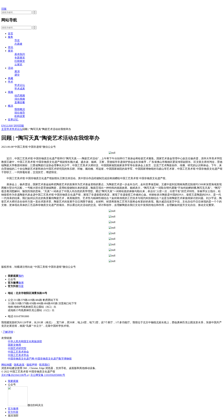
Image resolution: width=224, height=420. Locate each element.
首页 (10, 33)
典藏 (10, 78)
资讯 (10, 47)
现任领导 (19, 112)
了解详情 (8, 331)
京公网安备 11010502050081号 (47, 375)
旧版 (4, 8)
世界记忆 (13, 119)
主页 (4, 129)
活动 (10, 68)
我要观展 (13, 381)
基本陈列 (19, 54)
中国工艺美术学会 (18, 355)
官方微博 (13, 408)
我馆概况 (19, 109)
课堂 (17, 74)
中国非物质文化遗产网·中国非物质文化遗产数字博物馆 (40, 358)
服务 (10, 37)
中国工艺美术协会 (18, 351)
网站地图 (6, 364)
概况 (10, 105)
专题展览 (19, 57)
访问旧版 (18, 125)
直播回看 (19, 102)
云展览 (18, 64)
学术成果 (19, 88)
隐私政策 (19, 364)
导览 (17, 40)
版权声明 (32, 364)
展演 (17, 71)
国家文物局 (14, 344)
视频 (10, 92)
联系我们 (44, 364)
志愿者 (18, 43)
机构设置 (19, 116)
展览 (10, 50)
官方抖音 (13, 412)
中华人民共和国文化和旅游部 (25, 341)
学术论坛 (19, 85)
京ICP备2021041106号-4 (15, 375)
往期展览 (19, 61)
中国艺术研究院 (17, 348)
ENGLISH (7, 125)
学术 (10, 81)
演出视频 (19, 99)
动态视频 (19, 95)
